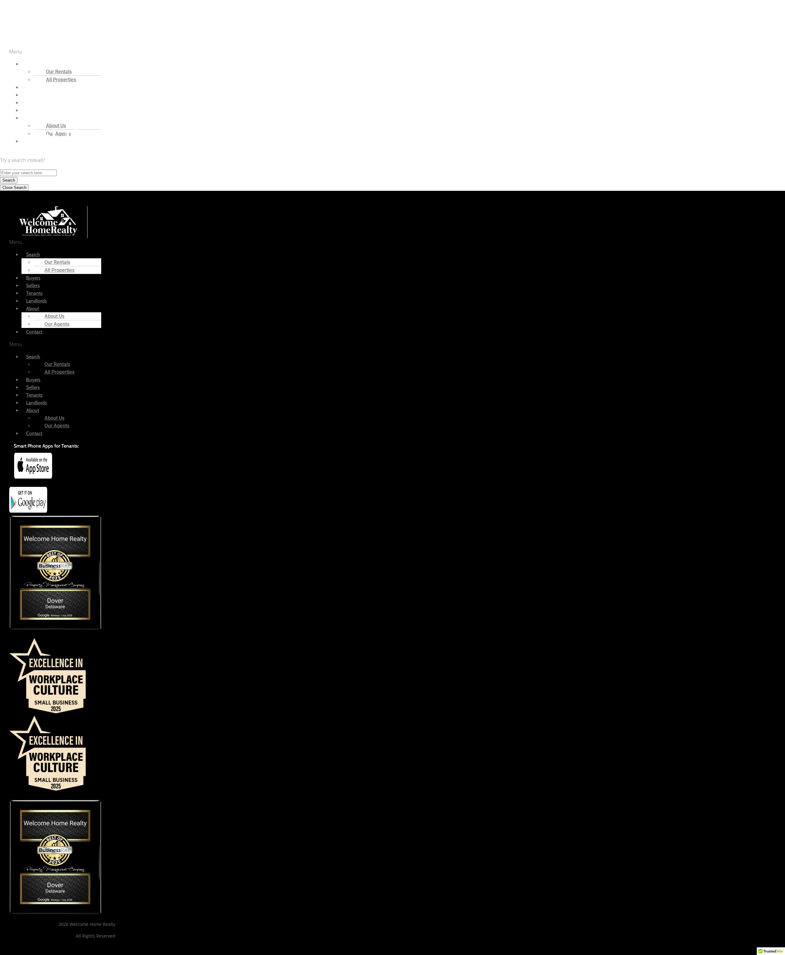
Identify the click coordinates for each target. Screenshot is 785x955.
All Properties (61, 80)
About (32, 308)
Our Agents (56, 324)
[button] (156, 51)
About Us (54, 316)
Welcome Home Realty (25, 9)
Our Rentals (59, 72)
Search (8, 180)
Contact (34, 332)
